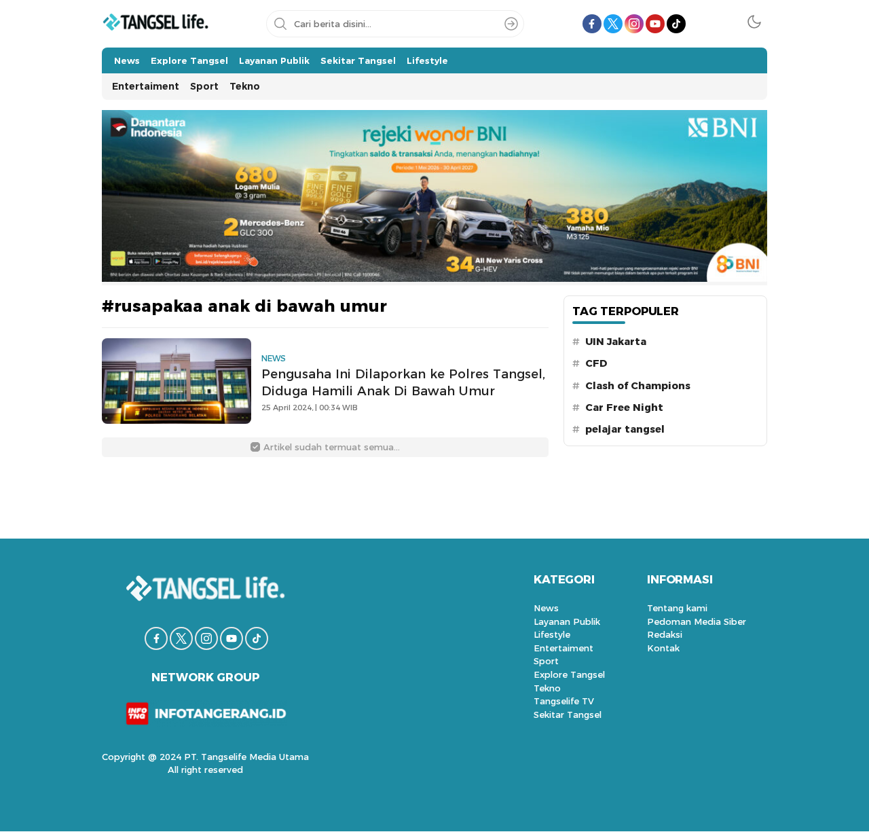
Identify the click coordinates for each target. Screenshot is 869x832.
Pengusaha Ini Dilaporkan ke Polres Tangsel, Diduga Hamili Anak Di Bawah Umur (403, 382)
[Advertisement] (823, 204)
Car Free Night (624, 407)
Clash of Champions (637, 386)
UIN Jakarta (615, 342)
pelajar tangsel (625, 429)
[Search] (511, 24)
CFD (596, 363)
